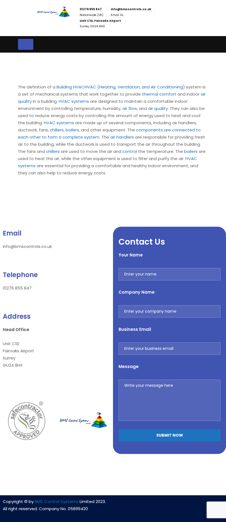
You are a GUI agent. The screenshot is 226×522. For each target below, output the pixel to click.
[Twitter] (186, 505)
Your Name (131, 255)
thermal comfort (159, 94)
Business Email (135, 329)
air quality (158, 108)
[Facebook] (169, 505)
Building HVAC (71, 87)
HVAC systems (74, 101)
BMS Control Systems (57, 501)
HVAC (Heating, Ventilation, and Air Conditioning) (135, 87)
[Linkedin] (153, 505)
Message (129, 366)
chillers (57, 130)
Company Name (137, 292)
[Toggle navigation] (25, 44)
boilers (72, 130)
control (129, 151)
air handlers (122, 137)
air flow (129, 108)
